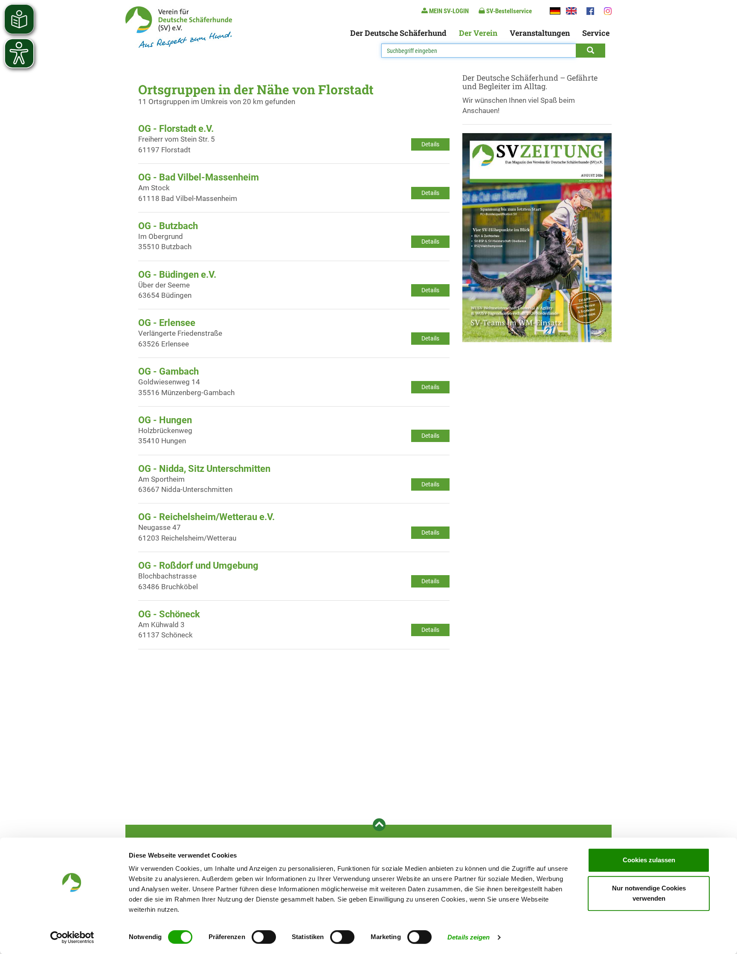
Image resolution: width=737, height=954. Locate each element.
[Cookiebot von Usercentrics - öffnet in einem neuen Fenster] (72, 937)
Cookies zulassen (649, 860)
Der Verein (478, 33)
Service (595, 33)
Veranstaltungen (540, 33)
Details (430, 144)
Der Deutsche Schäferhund (398, 33)
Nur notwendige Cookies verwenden (649, 893)
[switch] (264, 937)
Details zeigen (468, 937)
